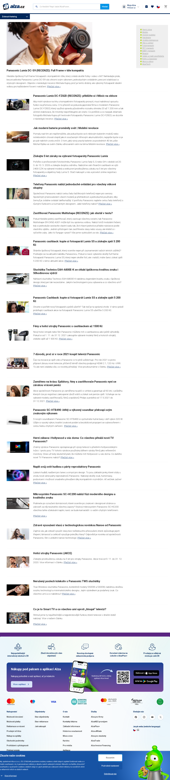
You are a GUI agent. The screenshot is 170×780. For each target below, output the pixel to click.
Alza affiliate (96, 731)
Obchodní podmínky (15, 741)
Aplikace (66, 750)
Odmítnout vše (110, 774)
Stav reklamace (41, 722)
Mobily (145, 32)
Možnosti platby (13, 722)
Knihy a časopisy (149, 59)
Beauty (145, 53)
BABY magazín (148, 51)
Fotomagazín (148, 45)
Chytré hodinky (148, 35)
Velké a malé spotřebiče (153, 56)
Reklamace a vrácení (16, 726)
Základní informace (71, 726)
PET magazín (148, 48)
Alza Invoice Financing (101, 745)
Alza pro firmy (97, 717)
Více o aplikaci (19, 684)
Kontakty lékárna (70, 722)
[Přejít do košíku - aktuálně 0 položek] (165, 6)
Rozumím (110, 758)
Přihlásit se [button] (131, 8)
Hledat (105, 7)
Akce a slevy (147, 61)
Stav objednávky (42, 717)
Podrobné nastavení (110, 766)
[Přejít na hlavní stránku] (14, 6)
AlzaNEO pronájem (99, 722)
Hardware (146, 37)
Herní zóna (147, 29)
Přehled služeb (13, 750)
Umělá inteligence (150, 40)
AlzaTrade (95, 741)
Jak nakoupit (40, 726)
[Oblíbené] (152, 6)
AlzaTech (146, 64)
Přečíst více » (54, 86)
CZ (138, 730)
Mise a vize (68, 736)
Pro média (67, 745)
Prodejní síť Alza (14, 731)
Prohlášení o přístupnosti (17, 745)
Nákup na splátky (14, 736)
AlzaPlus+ (95, 726)
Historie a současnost (72, 731)
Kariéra (66, 741)
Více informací (11, 776)
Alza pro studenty (98, 736)
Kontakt (66, 717)
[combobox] (66, 6)
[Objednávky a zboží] (146, 6)
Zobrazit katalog (9, 17)
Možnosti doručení (15, 717)
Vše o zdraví (147, 43)
